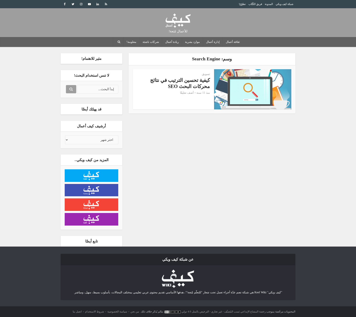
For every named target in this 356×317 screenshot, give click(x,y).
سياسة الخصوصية (117, 311)
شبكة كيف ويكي (284, 4)
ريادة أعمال (172, 41)
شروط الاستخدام (94, 311)
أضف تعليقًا (187, 92)
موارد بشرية (192, 41)
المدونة (269, 4)
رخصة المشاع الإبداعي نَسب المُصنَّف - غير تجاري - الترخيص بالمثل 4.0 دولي (224, 311)
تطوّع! (242, 4)
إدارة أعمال (213, 41)
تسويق (206, 74)
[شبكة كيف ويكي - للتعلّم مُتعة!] (178, 278)
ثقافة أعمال (233, 41)
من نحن (134, 311)
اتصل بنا (77, 311)
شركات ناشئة (151, 41)
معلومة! (131, 41)
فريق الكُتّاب (255, 4)
